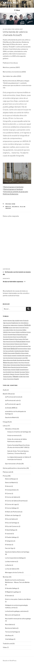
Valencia (15, 206)
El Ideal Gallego (10, 530)
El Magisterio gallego (12, 592)
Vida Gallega (9, 639)
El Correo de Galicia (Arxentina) (15, 501)
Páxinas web (10, 204)
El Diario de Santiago (12, 515)
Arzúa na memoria (13, 435)
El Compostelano (11, 490)
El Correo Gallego (11, 508)
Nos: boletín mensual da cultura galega (18, 618)
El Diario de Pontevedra (13, 512)
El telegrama (9, 541)
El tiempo (8, 544)
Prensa (5, 476)
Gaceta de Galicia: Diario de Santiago (17, 552)
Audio (5, 390)
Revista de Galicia (11, 628)
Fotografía (6, 422)
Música (8, 206)
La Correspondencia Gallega (14, 558)
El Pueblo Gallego (11, 537)
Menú (18, 10)
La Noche (8, 565)
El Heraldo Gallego (11, 588)
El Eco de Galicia (10, 519)
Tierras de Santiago (11, 632)
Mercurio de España (11, 615)
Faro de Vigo (9, 548)
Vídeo (5, 647)
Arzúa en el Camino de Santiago (17, 432)
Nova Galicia (9, 624)
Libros (5, 426)
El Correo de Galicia (11, 497)
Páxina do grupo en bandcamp (13, 187)
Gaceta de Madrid (11, 417)
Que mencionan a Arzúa (13, 464)
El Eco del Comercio (11, 526)
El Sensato (8, 595)
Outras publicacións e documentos (14, 468)
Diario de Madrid (10, 482)
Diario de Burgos (10, 479)
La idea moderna (10, 561)
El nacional (8, 533)
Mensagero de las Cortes (13, 572)
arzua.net (10, 2)
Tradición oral (7, 643)
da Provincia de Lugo (12, 404)
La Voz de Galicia (10, 569)
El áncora (8, 486)
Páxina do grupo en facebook (13, 189)
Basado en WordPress (9, 660)
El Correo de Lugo (11, 504)
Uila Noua (8, 635)
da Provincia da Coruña (12, 397)
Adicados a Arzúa (10, 429)
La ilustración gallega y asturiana (16, 611)
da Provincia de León (12, 400)
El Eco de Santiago (11, 523)
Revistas (5, 577)
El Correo (8, 493)
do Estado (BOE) (10, 408)
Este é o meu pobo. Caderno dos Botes (18, 599)
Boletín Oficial (7, 394)
